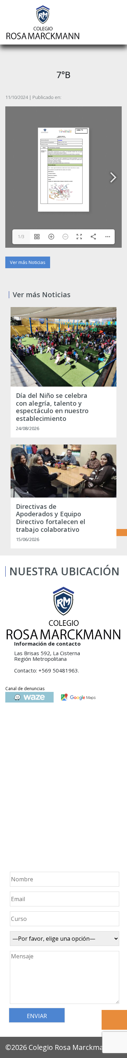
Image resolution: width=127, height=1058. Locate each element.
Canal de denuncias (24, 689)
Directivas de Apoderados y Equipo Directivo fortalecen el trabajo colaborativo (50, 518)
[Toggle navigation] (116, 22)
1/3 (21, 237)
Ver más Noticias (28, 262)
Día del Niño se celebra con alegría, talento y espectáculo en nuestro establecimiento (52, 407)
